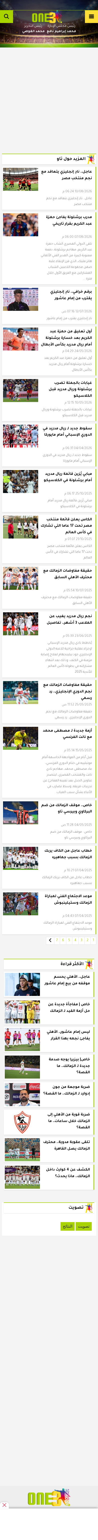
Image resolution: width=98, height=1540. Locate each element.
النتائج (67, 1226)
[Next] (50, 941)
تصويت (83, 1226)
